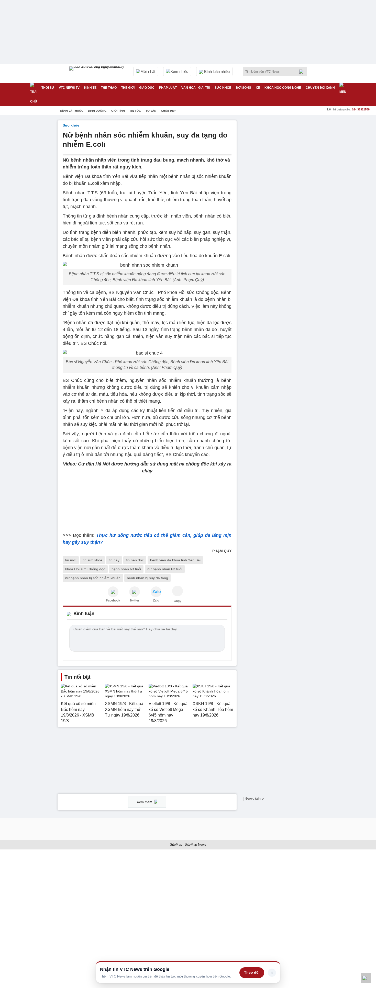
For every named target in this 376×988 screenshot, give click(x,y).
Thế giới (128, 87)
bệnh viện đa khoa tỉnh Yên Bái (175, 560)
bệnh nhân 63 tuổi (126, 569)
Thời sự (47, 87)
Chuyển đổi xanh (320, 87)
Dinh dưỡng (97, 110)
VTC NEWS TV (69, 87)
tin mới (70, 560)
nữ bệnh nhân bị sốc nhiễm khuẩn (92, 578)
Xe (258, 87)
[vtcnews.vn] (113, 591)
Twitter (134, 600)
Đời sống (243, 87)
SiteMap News (195, 844)
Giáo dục (146, 87)
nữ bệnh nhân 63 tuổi (164, 569)
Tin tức (135, 110)
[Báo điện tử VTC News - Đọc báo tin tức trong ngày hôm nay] (97, 73)
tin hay (114, 560)
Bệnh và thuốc (71, 110)
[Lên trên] (366, 978)
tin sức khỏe (92, 560)
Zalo (156, 600)
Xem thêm (145, 802)
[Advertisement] (280, 197)
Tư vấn (151, 110)
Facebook (113, 600)
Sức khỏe (223, 87)
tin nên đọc (135, 560)
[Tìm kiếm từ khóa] (303, 71)
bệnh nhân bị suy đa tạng (147, 578)
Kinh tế (90, 87)
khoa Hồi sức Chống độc (85, 569)
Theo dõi (252, 972)
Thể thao (109, 87)
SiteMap (176, 844)
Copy (177, 601)
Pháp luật (168, 87)
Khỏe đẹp (168, 110)
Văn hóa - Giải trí (195, 87)
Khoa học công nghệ (282, 87)
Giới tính (118, 110)
